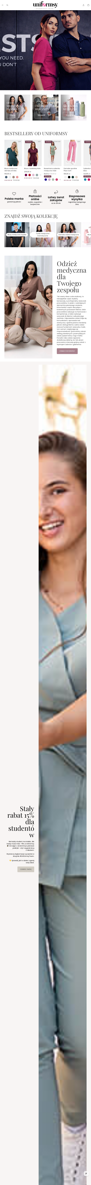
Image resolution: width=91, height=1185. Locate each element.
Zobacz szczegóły (67, 351)
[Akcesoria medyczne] (74, 107)
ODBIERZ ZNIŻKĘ (26, 869)
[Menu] (2, 5)
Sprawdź (41, 115)
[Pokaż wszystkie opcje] (40, 175)
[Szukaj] (7, 5)
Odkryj (12, 115)
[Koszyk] (88, 5)
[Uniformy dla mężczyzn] (45, 107)
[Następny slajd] (84, 161)
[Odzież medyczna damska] (17, 107)
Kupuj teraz (71, 115)
